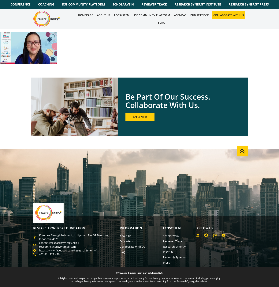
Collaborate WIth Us (228, 15)
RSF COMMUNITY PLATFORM (83, 4)
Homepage (85, 15)
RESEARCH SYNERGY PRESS (249, 4)
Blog (161, 22)
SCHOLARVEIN (123, 4)
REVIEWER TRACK (154, 4)
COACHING (46, 4)
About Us (103, 15)
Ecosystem (121, 15)
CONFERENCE (20, 4)
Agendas (180, 15)
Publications (199, 15)
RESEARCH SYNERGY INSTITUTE (198, 4)
